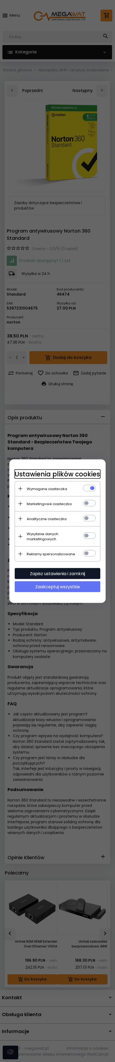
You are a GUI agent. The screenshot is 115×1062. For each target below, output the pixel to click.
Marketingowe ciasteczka (49, 503)
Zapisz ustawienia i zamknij (57, 573)
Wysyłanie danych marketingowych (42, 536)
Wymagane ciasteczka (47, 488)
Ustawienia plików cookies (57, 474)
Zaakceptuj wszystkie (57, 586)
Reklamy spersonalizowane (51, 553)
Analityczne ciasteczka (47, 518)
